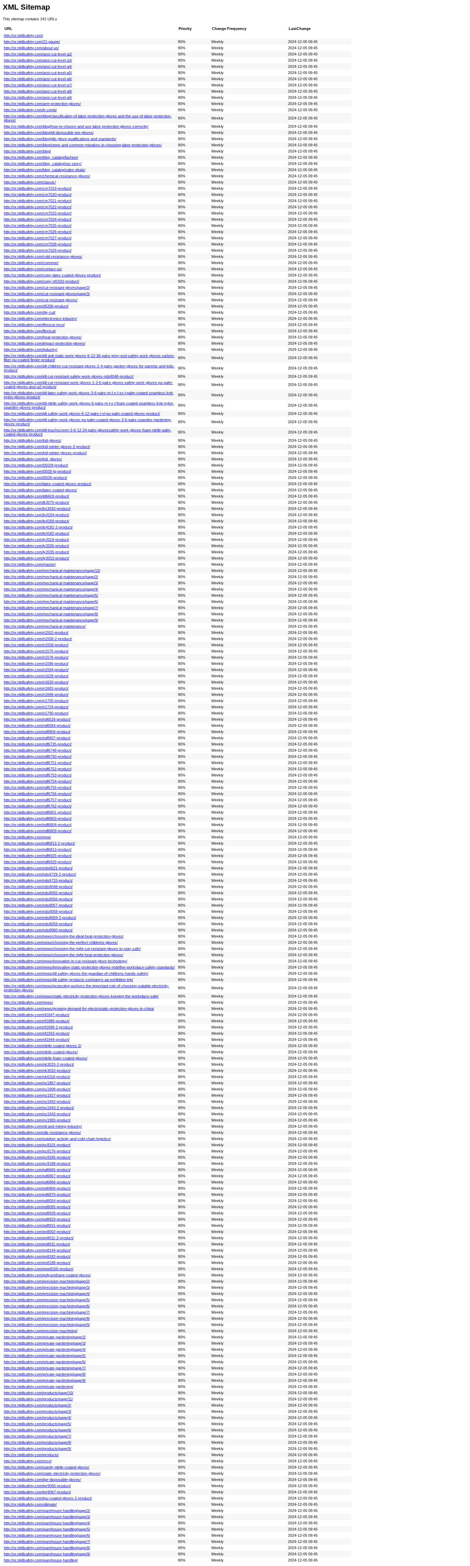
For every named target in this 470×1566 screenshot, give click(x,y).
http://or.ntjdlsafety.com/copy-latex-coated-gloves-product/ (52, 275)
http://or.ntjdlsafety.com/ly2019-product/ (36, 539)
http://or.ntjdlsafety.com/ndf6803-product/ (38, 818)
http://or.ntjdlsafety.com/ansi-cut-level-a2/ (38, 54)
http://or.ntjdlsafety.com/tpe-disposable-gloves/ (42, 1480)
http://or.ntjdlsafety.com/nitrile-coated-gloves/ (41, 1052)
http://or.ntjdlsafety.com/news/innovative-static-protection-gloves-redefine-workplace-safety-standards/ (89, 967)
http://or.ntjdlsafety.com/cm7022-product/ (38, 207)
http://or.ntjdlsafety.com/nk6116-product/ (37, 1077)
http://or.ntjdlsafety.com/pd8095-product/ (37, 1207)
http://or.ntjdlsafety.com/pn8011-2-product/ (39, 1238)
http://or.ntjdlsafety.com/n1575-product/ (36, 651)
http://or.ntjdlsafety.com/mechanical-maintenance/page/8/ (51, 614)
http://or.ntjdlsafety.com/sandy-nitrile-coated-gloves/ (46, 1467)
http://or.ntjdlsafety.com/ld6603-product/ (36, 496)
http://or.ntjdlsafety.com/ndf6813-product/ (38, 849)
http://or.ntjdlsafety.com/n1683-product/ (36, 688)
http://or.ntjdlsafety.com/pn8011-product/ (37, 1244)
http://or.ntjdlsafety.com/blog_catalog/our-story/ (43, 163)
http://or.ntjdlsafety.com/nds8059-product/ (38, 924)
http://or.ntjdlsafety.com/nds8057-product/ (38, 905)
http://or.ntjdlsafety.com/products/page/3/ (37, 1411)
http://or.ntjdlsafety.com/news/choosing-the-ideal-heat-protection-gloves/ (64, 936)
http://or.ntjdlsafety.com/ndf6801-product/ (38, 812)
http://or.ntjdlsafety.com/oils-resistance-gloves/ (42, 1132)
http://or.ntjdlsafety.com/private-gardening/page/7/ (45, 1368)
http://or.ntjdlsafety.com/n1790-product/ (36, 713)
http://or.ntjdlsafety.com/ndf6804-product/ (38, 825)
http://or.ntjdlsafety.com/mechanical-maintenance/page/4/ (51, 589)
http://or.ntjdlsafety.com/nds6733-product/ (38, 880)
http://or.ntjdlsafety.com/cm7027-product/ (38, 238)
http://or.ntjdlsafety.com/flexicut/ (30, 331)
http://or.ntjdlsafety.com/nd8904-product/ (37, 732)
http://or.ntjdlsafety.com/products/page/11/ (38, 1399)
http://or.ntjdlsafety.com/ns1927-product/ (37, 1095)
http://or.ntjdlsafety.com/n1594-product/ (36, 670)
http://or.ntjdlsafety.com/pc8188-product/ (37, 1163)
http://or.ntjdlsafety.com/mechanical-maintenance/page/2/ (51, 577)
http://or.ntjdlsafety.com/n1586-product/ (36, 663)
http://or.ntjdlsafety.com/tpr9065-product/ (37, 1486)
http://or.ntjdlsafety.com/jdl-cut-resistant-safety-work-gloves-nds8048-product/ (68, 376)
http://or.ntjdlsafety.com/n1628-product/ (36, 676)
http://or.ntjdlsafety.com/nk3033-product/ (37, 1070)
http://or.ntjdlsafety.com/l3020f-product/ (36, 465)
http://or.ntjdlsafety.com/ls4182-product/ (36, 533)
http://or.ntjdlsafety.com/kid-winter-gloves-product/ (45, 453)
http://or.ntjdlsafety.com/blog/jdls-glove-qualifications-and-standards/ (60, 139)
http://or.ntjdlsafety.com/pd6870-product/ (37, 1194)
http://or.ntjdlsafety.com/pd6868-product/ (37, 1182)
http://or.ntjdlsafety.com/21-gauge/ (32, 42)
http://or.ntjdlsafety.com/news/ (28, 1002)
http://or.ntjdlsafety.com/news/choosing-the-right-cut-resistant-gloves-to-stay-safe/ (72, 949)
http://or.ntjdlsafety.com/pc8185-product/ (37, 1157)
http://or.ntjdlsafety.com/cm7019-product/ (38, 188)
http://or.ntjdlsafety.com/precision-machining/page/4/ (47, 1294)
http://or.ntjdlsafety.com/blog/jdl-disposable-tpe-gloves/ (49, 132)
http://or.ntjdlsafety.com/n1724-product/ (36, 707)
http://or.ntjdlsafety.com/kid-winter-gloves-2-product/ (47, 447)
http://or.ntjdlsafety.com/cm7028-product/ (38, 244)
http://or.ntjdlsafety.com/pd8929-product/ (37, 1219)
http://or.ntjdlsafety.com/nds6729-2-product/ (40, 874)
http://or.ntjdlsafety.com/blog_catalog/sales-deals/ (44, 170)
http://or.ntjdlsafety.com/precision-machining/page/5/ (47, 1300)
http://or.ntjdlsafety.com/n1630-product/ (36, 682)
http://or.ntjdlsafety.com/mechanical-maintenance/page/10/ (52, 570)
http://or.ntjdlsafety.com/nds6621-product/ (38, 868)
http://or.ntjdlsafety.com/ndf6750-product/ (38, 756)
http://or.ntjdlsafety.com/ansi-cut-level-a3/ (38, 60)
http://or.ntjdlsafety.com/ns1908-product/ (37, 1089)
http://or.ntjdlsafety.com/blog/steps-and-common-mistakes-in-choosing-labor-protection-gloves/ (83, 145)
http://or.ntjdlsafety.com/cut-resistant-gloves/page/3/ (47, 294)
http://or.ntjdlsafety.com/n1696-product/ (36, 694)
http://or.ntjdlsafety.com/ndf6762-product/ (38, 806)
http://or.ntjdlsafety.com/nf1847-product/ (37, 1015)
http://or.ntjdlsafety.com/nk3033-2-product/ (39, 1064)
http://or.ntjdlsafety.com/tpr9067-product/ (37, 1492)
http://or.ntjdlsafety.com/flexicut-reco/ (34, 325)
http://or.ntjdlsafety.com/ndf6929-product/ (38, 862)
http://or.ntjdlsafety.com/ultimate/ (30, 1504)
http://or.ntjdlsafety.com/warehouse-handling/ (41, 1560)
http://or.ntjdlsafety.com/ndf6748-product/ (38, 750)
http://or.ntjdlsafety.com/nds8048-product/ (38, 887)
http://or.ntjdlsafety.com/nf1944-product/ (37, 1039)
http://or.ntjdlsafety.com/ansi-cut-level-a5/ (38, 73)
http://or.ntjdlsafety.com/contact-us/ (33, 269)
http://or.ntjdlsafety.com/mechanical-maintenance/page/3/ (51, 583)
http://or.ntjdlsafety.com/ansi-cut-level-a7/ (38, 85)
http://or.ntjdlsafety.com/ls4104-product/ (36, 515)
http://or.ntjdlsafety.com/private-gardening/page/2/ (45, 1337)
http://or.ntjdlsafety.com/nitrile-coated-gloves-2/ (42, 1046)
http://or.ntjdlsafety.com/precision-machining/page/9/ (47, 1325)
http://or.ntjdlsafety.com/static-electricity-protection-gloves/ (52, 1473)
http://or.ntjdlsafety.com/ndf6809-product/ (38, 831)
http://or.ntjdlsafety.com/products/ (31, 1455)
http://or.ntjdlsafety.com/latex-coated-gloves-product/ (47, 484)
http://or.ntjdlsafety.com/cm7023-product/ (38, 213)
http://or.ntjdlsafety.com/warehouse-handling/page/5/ (47, 1529)
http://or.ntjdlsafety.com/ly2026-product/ (36, 546)
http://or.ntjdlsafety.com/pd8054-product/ (37, 1201)
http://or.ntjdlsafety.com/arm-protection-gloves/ (42, 104)
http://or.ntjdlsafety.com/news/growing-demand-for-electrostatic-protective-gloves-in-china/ (79, 1008)
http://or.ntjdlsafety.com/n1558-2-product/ (38, 639)
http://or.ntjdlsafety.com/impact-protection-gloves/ (44, 343)
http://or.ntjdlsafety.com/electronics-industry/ (40, 318)
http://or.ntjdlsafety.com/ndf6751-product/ (38, 763)
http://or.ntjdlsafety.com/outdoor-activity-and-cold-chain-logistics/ (57, 1139)
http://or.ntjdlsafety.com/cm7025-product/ (38, 225)
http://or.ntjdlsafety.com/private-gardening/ (38, 1387)
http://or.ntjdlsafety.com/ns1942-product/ (37, 1101)
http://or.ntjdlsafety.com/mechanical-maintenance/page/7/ (51, 608)
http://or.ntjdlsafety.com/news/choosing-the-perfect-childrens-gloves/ (61, 942)
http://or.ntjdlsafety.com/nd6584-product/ (37, 725)
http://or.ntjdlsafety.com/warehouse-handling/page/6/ (47, 1535)
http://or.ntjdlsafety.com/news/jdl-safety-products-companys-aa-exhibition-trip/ (68, 980)
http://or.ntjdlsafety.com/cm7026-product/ (38, 232)
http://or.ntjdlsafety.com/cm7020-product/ (38, 194)
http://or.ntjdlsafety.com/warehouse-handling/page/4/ (47, 1523)
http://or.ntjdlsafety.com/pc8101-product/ (37, 1145)
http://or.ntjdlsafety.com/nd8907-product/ (37, 738)
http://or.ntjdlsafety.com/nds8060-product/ (38, 930)
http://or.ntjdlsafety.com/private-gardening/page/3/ (45, 1343)
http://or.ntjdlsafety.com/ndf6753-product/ (38, 775)
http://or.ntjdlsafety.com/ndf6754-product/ (38, 781)
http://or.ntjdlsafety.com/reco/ (28, 1461)
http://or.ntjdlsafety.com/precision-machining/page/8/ (47, 1318)
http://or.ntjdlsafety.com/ (23, 35)
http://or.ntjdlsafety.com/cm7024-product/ (38, 219)
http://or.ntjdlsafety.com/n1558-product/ (36, 645)
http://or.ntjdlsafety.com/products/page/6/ (37, 1430)
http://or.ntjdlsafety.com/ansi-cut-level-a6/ (38, 79)
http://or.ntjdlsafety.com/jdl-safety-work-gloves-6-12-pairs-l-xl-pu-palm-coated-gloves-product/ (82, 413)
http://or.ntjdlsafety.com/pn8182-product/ (37, 1256)
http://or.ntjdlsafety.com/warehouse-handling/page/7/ (47, 1541)
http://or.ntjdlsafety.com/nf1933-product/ (37, 1033)
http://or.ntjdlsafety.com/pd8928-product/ (37, 1213)
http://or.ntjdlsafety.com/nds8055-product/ (38, 893)
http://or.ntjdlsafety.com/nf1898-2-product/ (38, 1027)
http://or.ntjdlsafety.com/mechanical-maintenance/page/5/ (51, 595)
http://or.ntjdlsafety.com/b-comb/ (30, 110)
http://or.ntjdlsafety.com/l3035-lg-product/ (37, 471)
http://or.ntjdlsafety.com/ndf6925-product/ (38, 856)
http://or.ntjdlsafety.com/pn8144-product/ (37, 1250)
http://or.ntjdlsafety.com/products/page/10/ (38, 1393)
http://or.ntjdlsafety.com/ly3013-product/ (36, 558)
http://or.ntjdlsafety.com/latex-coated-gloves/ (40, 490)
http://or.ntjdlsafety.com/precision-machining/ (40, 1331)
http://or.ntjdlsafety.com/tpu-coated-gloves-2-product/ (48, 1498)
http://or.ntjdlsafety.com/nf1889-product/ (37, 1021)
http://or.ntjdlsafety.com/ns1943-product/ (37, 1114)
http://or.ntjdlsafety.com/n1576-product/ (36, 657)
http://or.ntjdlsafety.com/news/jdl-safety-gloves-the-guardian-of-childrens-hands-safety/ (76, 973)
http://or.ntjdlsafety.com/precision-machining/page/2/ (47, 1281)
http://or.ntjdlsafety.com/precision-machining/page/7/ (47, 1312)
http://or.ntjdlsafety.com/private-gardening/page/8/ (45, 1374)
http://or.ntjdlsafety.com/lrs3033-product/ (37, 509)
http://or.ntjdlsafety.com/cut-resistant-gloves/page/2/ (47, 287)
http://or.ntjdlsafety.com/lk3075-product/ (36, 502)
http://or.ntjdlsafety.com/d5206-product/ (36, 306)
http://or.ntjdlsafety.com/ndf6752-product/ (38, 769)
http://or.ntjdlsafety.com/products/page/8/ (37, 1442)
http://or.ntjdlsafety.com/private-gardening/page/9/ (45, 1380)
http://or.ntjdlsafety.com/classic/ (30, 182)
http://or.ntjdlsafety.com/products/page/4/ (37, 1418)
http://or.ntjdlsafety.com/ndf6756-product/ (38, 794)
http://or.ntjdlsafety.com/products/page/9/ (37, 1449)
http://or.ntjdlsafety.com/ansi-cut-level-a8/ (38, 91)
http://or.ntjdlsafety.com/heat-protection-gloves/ (43, 337)
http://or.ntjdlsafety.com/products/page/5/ (37, 1424)
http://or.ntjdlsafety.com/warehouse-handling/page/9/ (47, 1554)
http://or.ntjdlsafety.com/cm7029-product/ (38, 250)
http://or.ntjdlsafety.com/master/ (30, 564)
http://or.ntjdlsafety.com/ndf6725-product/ (38, 744)
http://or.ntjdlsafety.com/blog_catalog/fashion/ (41, 157)
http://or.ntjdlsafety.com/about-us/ (31, 48)
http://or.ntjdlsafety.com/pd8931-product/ (37, 1225)
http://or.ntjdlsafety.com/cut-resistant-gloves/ (40, 300)
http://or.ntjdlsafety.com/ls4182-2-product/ (38, 527)
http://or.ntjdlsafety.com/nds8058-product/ (38, 911)
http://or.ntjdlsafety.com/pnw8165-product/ (38, 1269)
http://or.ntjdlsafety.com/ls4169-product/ (36, 521)
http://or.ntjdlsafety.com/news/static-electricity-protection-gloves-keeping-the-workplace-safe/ (81, 996)
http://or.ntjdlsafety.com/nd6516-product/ (37, 719)
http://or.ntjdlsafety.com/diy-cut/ (29, 312)
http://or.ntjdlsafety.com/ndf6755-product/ (38, 787)
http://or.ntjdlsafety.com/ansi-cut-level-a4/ (38, 66)
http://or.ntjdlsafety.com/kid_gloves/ (33, 459)
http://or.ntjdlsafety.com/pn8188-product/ (37, 1263)
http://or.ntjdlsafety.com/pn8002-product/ (37, 1232)
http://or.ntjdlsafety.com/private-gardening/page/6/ (45, 1362)
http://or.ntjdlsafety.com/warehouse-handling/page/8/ (47, 1548)
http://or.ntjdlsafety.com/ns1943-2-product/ (39, 1108)
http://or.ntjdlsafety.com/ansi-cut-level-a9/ (38, 97)
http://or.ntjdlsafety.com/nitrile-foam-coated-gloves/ (45, 1058)
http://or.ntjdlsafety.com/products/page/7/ (37, 1436)
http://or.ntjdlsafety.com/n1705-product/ (36, 701)
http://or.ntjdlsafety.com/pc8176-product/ (37, 1151)
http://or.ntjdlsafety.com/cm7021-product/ (38, 201)
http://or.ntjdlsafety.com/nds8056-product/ (38, 899)
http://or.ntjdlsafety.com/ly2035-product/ (36, 552)
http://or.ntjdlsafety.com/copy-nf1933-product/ (41, 281)
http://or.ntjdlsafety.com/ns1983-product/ (37, 1120)
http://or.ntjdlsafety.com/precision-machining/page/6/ (47, 1306)
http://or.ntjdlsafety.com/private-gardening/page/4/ (45, 1349)
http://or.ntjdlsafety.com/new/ (27, 837)
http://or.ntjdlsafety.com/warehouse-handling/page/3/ (47, 1517)
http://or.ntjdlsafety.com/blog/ (27, 151)
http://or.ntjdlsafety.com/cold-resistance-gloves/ (43, 256)
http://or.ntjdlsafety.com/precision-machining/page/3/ (47, 1287)
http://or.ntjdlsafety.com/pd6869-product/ (37, 1188)
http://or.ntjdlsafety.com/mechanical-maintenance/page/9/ (51, 620)
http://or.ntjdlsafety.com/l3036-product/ (35, 478)
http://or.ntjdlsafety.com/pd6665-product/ (37, 1170)
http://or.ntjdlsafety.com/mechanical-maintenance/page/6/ (51, 601)
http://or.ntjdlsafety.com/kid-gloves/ (32, 440)
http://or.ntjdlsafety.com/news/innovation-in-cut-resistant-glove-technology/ (65, 961)
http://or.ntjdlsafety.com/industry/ (30, 349)
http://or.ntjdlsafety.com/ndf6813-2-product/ (39, 843)
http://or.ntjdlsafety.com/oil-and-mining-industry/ (43, 1126)
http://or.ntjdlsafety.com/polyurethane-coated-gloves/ (47, 1275)
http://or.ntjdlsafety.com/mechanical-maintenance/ (45, 626)
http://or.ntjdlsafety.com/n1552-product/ (36, 632)
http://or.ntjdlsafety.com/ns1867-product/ (37, 1083)
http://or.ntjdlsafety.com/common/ (31, 263)
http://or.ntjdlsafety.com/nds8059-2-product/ (40, 918)
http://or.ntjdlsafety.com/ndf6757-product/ (38, 800)
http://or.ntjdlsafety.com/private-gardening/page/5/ (45, 1356)
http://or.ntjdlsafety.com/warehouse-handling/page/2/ (47, 1510)
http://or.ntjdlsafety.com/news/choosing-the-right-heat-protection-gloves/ (63, 955)
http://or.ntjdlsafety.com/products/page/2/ (37, 1405)
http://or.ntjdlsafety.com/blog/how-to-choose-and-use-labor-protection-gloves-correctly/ (76, 126)
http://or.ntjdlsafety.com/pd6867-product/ (37, 1176)
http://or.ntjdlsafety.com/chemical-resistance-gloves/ (47, 176)
